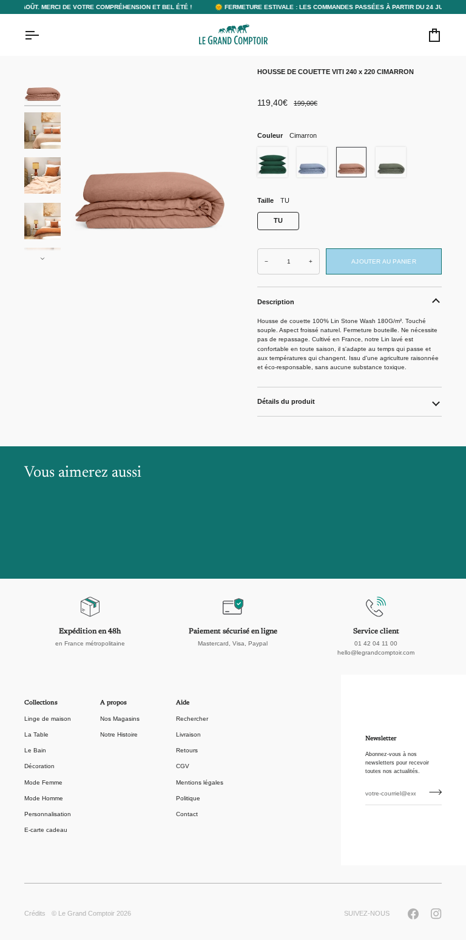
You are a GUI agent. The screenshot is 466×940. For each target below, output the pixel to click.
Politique (188, 798)
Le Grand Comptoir (86, 913)
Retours (187, 750)
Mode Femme (43, 782)
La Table (36, 734)
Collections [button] (41, 703)
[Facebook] (413, 913)
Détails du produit (286, 401)
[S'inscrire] (432, 792)
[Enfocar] (150, 164)
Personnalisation (47, 814)
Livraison (188, 734)
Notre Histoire (119, 734)
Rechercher (192, 718)
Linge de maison (47, 718)
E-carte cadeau (45, 829)
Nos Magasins (120, 718)
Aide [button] (182, 703)
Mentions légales (199, 782)
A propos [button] (113, 703)
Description (275, 301)
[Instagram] (436, 913)
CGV (182, 766)
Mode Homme (43, 798)
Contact (187, 814)
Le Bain (35, 750)
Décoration (39, 766)
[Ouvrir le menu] (42, 35)
